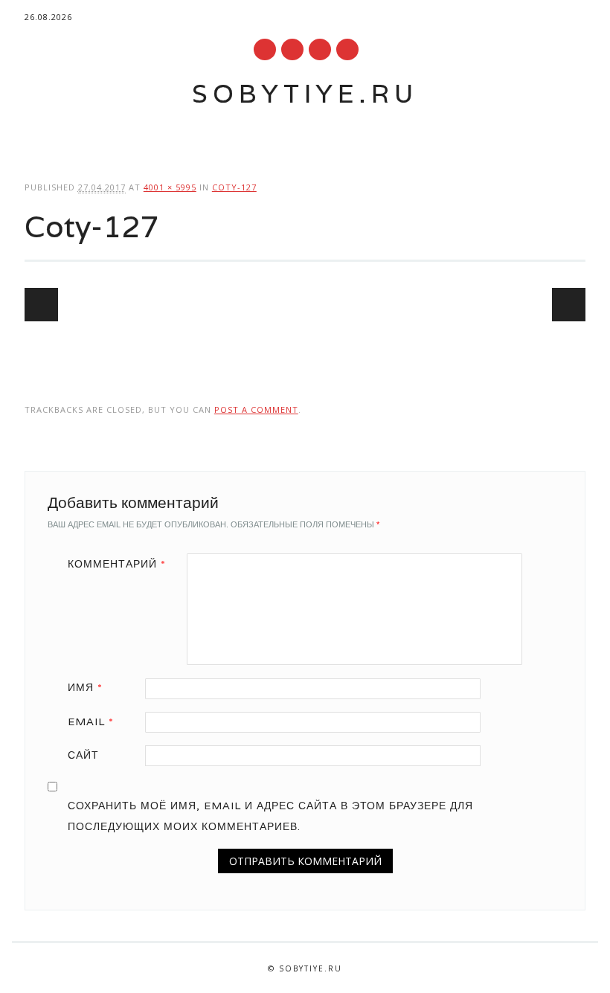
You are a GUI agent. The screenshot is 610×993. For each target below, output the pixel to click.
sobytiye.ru (305, 93)
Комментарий (117, 564)
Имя (85, 687)
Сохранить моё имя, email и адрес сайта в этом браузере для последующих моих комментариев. (270, 816)
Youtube (265, 49)
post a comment (256, 409)
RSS (292, 49)
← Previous (41, 304)
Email (91, 721)
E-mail (320, 50)
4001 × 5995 (170, 187)
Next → (568, 304)
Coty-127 (234, 187)
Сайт (83, 755)
